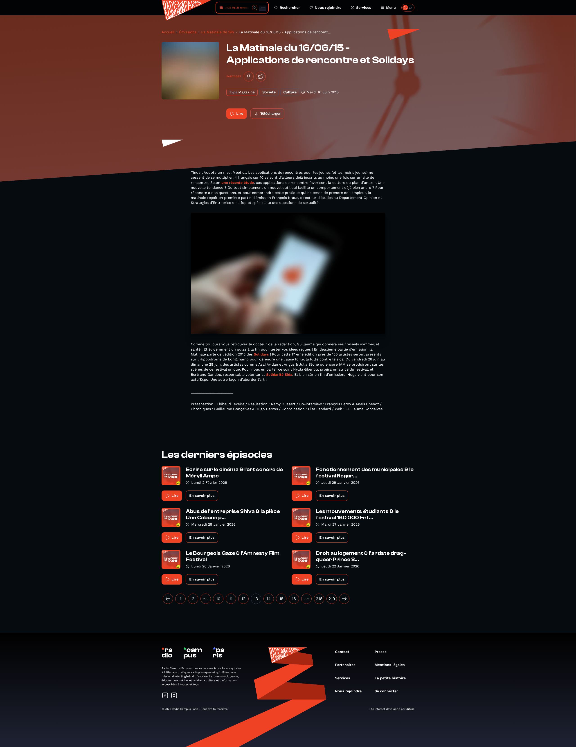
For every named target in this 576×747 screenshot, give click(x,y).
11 (230, 598)
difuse (410, 709)
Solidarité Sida (279, 374)
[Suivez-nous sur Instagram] (174, 696)
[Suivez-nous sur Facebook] (165, 696)
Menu (391, 7)
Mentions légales (390, 665)
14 (269, 598)
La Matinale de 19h (217, 32)
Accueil (168, 32)
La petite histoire (390, 678)
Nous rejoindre (328, 7)
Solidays (261, 354)
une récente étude (237, 182)
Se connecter (386, 691)
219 (331, 598)
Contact (342, 652)
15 (281, 598)
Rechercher (290, 7)
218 (319, 598)
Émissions (187, 32)
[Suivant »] (344, 599)
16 (294, 598)
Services (363, 7)
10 (218, 598)
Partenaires (345, 665)
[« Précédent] (168, 599)
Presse (381, 652)
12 (243, 598)
